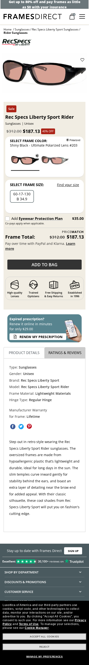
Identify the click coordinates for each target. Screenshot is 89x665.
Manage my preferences (44, 656)
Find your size (68, 184)
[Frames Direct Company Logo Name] (33, 16)
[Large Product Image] (44, 74)
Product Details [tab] (24, 352)
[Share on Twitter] (21, 426)
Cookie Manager (37, 628)
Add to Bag (44, 264)
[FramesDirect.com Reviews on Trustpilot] (44, 560)
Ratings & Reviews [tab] (64, 352)
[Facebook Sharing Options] (12, 426)
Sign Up (73, 551)
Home (8, 29)
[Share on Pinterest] (29, 426)
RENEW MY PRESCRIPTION (40, 337)
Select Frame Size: (27, 184)
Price (73, 231)
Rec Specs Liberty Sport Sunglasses (55, 29)
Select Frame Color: (28, 140)
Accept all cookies (44, 636)
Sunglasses (22, 29)
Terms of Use (29, 624)
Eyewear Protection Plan (41, 218)
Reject (44, 646)
